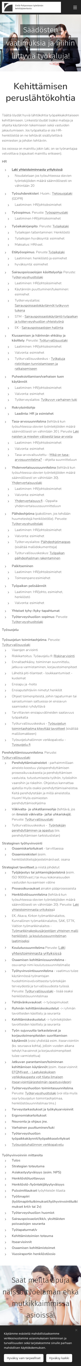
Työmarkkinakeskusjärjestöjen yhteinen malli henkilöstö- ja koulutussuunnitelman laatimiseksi (45, 936)
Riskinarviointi (64, 656)
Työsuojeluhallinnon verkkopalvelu (38, 1144)
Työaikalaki (60, 226)
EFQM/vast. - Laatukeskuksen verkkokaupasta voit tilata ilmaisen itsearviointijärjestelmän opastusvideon (41, 1077)
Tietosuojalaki (62, 193)
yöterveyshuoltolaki (28, 277)
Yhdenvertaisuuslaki (27, 483)
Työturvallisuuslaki (53, 340)
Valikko (75, 7)
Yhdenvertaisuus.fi (28, 501)
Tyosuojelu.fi (21, 744)
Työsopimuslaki (56, 212)
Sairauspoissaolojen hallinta (42, 327)
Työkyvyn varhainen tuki (59, 399)
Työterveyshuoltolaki (27, 524)
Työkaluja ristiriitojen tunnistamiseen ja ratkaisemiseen (40, 363)
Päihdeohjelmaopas (55, 542)
